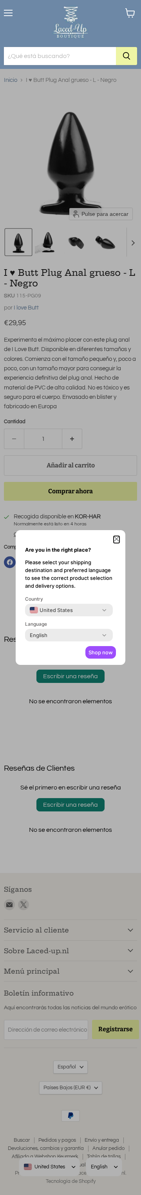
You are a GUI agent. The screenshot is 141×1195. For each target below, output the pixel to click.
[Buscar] (126, 56)
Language (36, 624)
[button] (116, 539)
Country (34, 599)
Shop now (101, 652)
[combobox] (51, 610)
